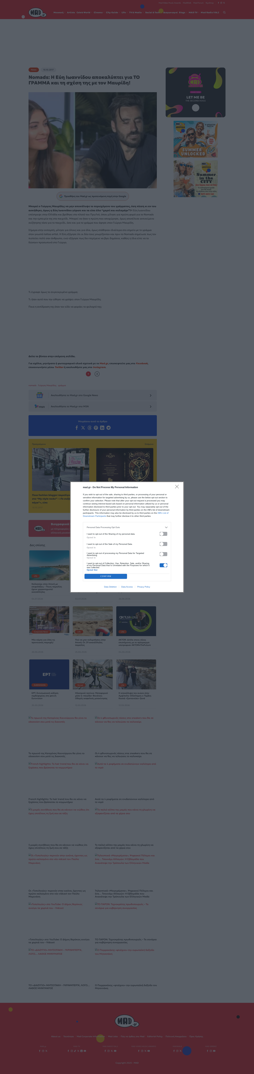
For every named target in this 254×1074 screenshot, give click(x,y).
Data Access (127, 587)
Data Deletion (110, 587)
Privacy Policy (143, 587)
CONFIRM (105, 576)
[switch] (163, 534)
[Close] (178, 487)
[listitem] (127, 527)
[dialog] (127, 537)
